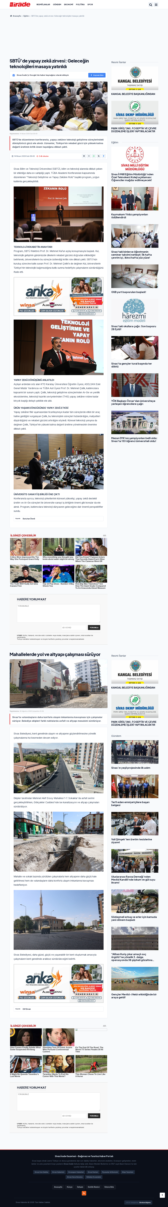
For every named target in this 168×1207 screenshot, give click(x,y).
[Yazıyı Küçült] (89, 156)
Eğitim (26, 16)
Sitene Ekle (109, 1187)
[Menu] (156, 4)
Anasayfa (16, 16)
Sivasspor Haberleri (76, 1172)
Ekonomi (68, 4)
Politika (80, 4)
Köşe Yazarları (127, 1172)
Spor (90, 4)
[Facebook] (104, 156)
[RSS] (84, 1193)
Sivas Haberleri (58, 1172)
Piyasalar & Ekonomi (110, 1172)
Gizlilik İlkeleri (94, 1187)
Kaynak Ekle (98, 75)
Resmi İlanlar (43, 4)
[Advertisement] (84, 37)
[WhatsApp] (94, 156)
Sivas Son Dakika (41, 1172)
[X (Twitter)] (99, 156)
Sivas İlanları (93, 1172)
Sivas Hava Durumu (75, 1177)
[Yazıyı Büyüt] (84, 156)
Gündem (57, 4)
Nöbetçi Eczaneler (93, 1177)
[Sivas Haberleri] (20, 4)
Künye (69, 1187)
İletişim (80, 1187)
